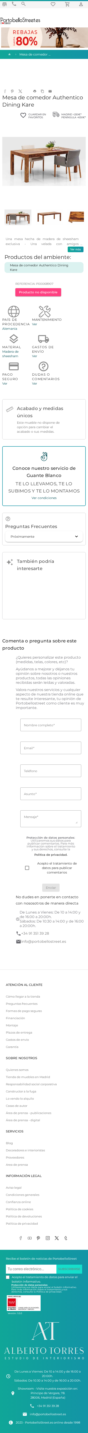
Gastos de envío (17, 1039)
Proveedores (15, 1157)
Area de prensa (17, 1164)
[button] (44, 536)
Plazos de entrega (19, 1032)
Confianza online (18, 1202)
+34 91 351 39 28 (35, 933)
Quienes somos (17, 1070)
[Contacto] (14, 3)
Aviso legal (14, 1187)
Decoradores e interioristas (25, 1150)
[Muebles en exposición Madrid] (4, 4)
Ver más (75, 249)
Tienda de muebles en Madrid (28, 1077)
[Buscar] (23, 3)
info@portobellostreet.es (43, 941)
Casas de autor (16, 1106)
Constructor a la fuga (21, 1091)
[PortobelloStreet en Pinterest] (39, 1238)
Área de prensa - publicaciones (28, 1113)
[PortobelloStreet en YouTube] (30, 1238)
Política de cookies (19, 1209)
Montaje (12, 1025)
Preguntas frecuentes (21, 1003)
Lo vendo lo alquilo (20, 1098)
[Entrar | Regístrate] (81, 4)
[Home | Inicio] (9, 54)
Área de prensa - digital (23, 1120)
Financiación (15, 1018)
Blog (9, 1143)
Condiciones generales (22, 1195)
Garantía (12, 1047)
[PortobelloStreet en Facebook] (21, 1238)
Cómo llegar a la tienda (23, 996)
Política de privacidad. (49, 1291)
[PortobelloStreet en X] (57, 1238)
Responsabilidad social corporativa (31, 1084)
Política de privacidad (22, 1223)
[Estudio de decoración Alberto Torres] (44, 1360)
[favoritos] (53, 4)
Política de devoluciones (24, 1216)
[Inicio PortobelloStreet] (20, 24)
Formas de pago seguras (24, 1011)
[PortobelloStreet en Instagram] (48, 1238)
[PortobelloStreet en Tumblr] (66, 1238)
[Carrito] (68, 4)
